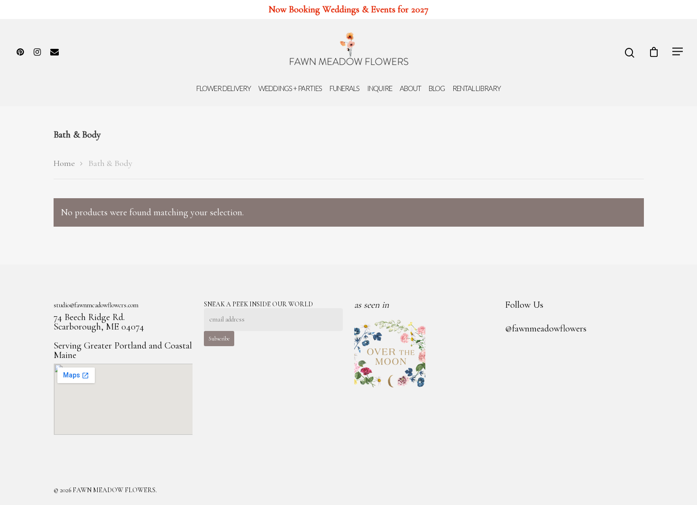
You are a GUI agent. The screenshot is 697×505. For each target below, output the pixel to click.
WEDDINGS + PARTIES (290, 88)
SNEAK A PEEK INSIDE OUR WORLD (258, 304)
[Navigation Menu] (678, 51)
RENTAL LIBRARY (476, 88)
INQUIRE (379, 88)
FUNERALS (344, 88)
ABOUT (410, 88)
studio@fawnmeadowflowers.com (96, 305)
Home (64, 163)
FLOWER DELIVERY (223, 88)
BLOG (437, 88)
